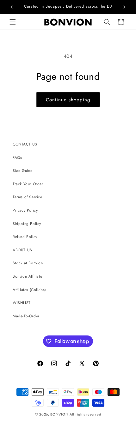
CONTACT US (25, 144)
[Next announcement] (124, 7)
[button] (13, 22)
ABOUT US (22, 250)
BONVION (59, 414)
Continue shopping (68, 99)
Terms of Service (27, 197)
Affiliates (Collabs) (29, 290)
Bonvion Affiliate (27, 276)
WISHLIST (22, 303)
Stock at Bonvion (28, 263)
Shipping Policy (27, 224)
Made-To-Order (26, 316)
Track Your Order (28, 184)
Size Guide (23, 170)
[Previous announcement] (12, 7)
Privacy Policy (25, 210)
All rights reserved (85, 414)
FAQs (17, 157)
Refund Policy (25, 237)
